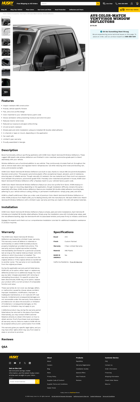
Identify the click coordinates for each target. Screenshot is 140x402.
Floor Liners (30, 9)
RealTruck (73, 392)
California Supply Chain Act (81, 396)
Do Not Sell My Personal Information (62, 396)
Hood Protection (60, 9)
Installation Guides (82, 369)
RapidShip (79, 361)
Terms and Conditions (109, 396)
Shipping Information (112, 376)
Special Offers (80, 372)
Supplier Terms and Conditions (57, 384)
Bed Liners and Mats (44, 9)
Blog (48, 369)
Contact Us (108, 365)
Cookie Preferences (95, 396)
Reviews (78, 380)
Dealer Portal (51, 388)
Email (11, 378)
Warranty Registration (83, 365)
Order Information (111, 369)
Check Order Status (111, 380)
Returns (107, 384)
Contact (5, 220)
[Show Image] (6, 21)
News (49, 372)
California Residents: (68, 262)
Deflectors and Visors (76, 9)
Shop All (4, 9)
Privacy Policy (51, 376)
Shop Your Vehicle (16, 9)
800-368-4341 (130, 37)
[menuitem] (4, 9)
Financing (108, 372)
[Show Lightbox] (49, 44)
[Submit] (37, 381)
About (49, 361)
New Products (80, 376)
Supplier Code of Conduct (55, 380)
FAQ (106, 361)
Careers (49, 365)
